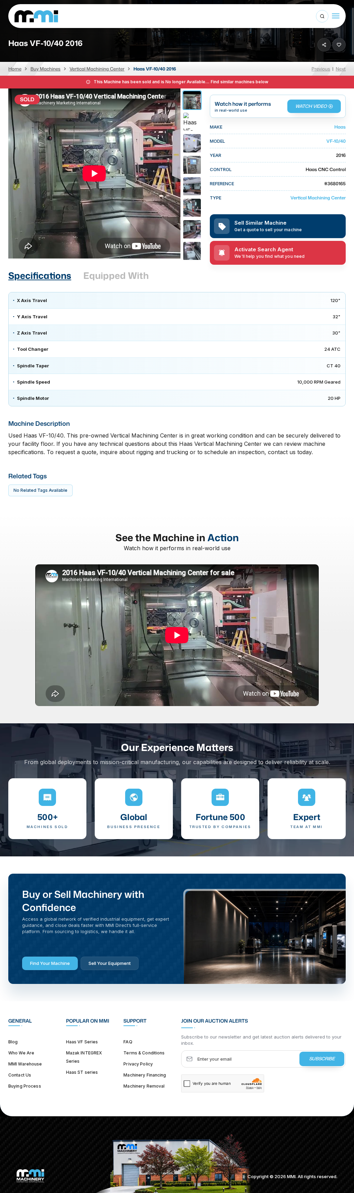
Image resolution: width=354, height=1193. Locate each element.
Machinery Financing (144, 1075)
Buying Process (24, 1086)
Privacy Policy (138, 1064)
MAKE (216, 127)
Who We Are (21, 1052)
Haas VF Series (82, 1041)
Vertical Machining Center (96, 69)
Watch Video (311, 106)
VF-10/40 (336, 141)
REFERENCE (222, 183)
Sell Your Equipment (109, 963)
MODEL (217, 141)
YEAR (215, 155)
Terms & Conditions (144, 1052)
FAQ (127, 1041)
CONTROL (221, 169)
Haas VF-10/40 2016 (154, 69)
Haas (340, 127)
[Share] (324, 44)
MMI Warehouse (25, 1064)
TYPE (215, 197)
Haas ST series (82, 1072)
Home (14, 69)
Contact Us (19, 1075)
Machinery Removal (144, 1086)
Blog (13, 1041)
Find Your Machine (50, 963)
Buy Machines (45, 69)
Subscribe (322, 1058)
